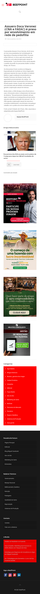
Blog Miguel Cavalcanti (12, 451)
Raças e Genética (12, 415)
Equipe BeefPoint (22, 117)
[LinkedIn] (19, 575)
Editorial (9, 388)
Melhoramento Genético (12, 487)
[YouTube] (14, 575)
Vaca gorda (10, 423)
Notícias (9, 403)
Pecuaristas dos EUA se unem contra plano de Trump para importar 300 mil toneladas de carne (20, 156)
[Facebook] (5, 575)
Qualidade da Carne (11, 500)
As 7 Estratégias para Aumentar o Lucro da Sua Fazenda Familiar (19, 559)
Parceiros (10, 411)
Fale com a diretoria (11, 527)
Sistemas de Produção (14, 419)
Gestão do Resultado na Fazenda (15, 541)
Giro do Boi (10, 396)
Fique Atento (11, 392)
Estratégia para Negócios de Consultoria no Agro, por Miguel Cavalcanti (20, 553)
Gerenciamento (9, 478)
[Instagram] (10, 575)
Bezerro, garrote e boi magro (16, 376)
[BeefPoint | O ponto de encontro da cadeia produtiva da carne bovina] (16, 4)
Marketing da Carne (13, 399)
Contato (7, 523)
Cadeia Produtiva (12, 380)
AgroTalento (11, 369)
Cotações (10, 384)
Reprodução (8, 504)
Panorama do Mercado (14, 407)
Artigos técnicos (12, 372)
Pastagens (8, 495)
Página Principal (9, 442)
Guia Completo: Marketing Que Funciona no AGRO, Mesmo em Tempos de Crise (18, 547)
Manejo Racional (10, 483)
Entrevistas (8, 464)
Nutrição (7, 491)
